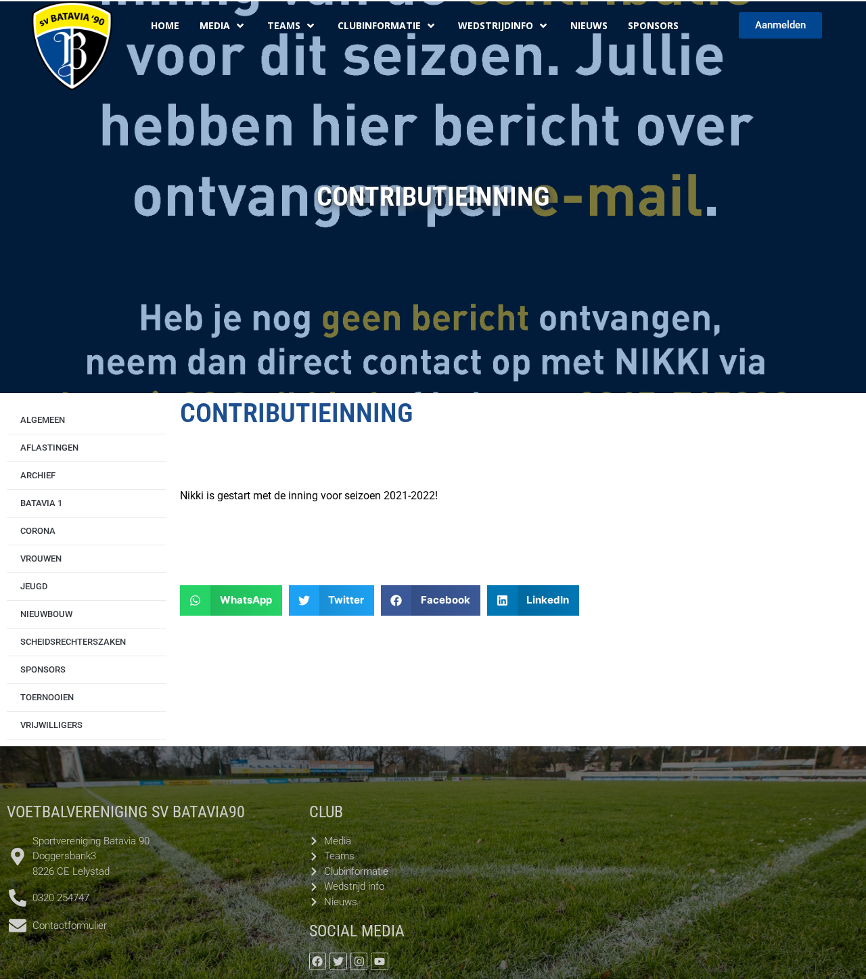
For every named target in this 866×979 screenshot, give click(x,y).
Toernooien (47, 697)
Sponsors (43, 669)
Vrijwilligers (51, 725)
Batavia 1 (41, 503)
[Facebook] (318, 961)
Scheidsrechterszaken (73, 642)
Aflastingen (49, 447)
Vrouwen (41, 558)
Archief (37, 475)
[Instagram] (359, 961)
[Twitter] (338, 961)
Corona (37, 531)
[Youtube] (379, 961)
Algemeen (42, 420)
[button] (231, 600)
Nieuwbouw (46, 614)
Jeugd (33, 586)
